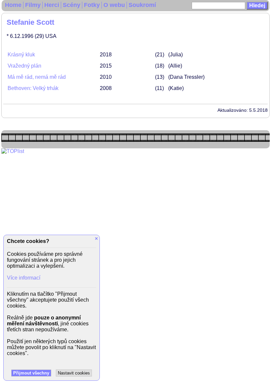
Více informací (23, 278)
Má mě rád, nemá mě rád (37, 77)
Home (13, 5)
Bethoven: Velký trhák (33, 88)
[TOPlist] (12, 151)
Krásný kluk (21, 54)
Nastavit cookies (74, 373)
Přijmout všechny (31, 373)
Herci (51, 5)
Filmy (33, 5)
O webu (114, 5)
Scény (71, 5)
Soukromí (142, 5)
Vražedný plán (24, 66)
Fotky (92, 5)
